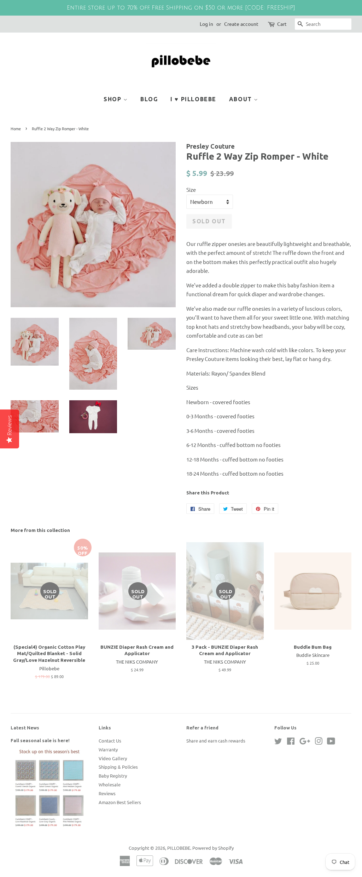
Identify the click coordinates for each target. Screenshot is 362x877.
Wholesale (110, 784)
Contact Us (110, 741)
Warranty (108, 749)
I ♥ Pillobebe (193, 99)
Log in (206, 24)
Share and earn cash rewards (215, 741)
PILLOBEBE (178, 848)
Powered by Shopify (213, 848)
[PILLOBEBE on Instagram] (318, 742)
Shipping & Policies (118, 767)
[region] (181, 8)
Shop (113, 99)
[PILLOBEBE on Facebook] (291, 742)
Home (16, 128)
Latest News (25, 727)
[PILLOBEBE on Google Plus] (304, 742)
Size (191, 189)
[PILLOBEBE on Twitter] (278, 742)
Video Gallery (113, 758)
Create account (241, 24)
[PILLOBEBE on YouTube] (331, 742)
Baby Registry (113, 776)
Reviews (107, 793)
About (241, 99)
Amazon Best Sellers (120, 802)
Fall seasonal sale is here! (40, 740)
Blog (149, 99)
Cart (282, 24)
